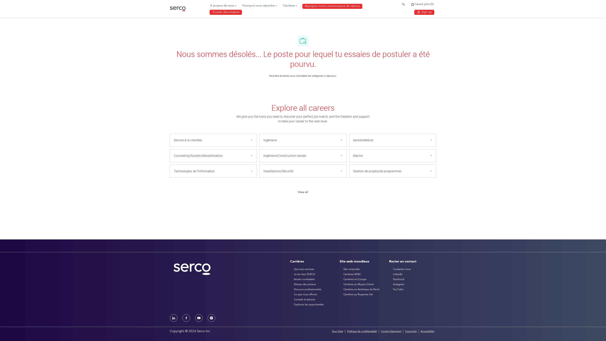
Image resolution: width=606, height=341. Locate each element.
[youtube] (199, 318)
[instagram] (211, 318)
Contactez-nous (402, 269)
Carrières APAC (352, 274)
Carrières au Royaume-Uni (358, 294)
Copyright (411, 331)
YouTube (398, 289)
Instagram (398, 284)
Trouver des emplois (225, 12)
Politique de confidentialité (362, 331)
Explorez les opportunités (309, 304)
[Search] (403, 4)
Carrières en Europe (354, 279)
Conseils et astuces (304, 299)
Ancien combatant (304, 279)
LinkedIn (398, 274)
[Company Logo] (179, 8)
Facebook (398, 279)
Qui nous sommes (304, 269)
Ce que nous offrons (305, 294)
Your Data (337, 331)
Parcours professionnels (307, 289)
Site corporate (351, 269)
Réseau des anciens (305, 284)
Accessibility (427, 331)
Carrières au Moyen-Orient (358, 284)
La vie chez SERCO (304, 274)
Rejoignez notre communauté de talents (332, 6)
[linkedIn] (173, 318)
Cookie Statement (391, 331)
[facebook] (186, 318)
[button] (424, 12)
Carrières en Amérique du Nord (361, 289)
